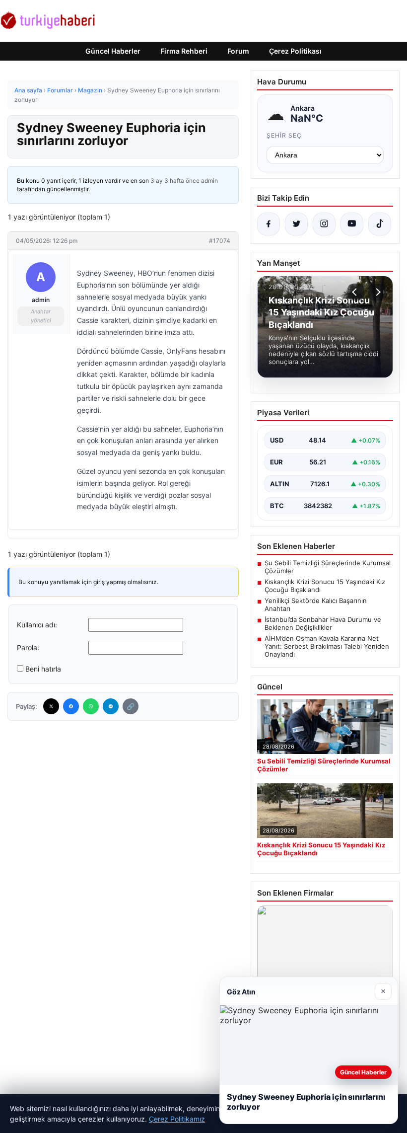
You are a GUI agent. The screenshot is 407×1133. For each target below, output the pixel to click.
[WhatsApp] (91, 706)
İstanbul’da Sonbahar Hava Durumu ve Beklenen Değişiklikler (323, 623)
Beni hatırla (43, 669)
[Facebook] (71, 706)
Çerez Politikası (295, 51)
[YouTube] (351, 224)
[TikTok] (379, 224)
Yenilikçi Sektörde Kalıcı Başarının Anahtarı (316, 604)
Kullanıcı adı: (37, 624)
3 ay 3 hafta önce (175, 180)
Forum (238, 51)
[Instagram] (324, 224)
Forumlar (60, 90)
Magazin (90, 90)
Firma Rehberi (183, 51)
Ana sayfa (28, 90)
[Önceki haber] (355, 292)
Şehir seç (284, 135)
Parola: (28, 647)
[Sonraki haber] (376, 292)
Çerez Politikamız (177, 1119)
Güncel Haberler (112, 51)
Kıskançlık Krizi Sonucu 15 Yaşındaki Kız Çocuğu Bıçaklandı (325, 586)
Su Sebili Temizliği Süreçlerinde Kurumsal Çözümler (328, 567)
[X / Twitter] (296, 224)
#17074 (219, 240)
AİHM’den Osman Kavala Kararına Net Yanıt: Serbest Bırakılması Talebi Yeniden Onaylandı (327, 646)
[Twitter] (51, 706)
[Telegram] (111, 706)
